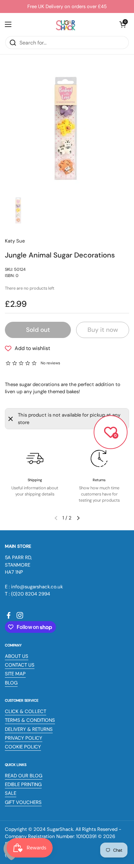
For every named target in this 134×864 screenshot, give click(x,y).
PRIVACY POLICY (23, 738)
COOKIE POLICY (23, 747)
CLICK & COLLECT (25, 711)
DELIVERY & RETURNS (29, 729)
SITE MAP (15, 673)
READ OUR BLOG (23, 775)
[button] (122, 24)
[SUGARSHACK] (65, 24)
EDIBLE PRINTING (23, 784)
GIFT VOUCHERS (23, 802)
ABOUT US (16, 656)
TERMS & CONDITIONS (30, 720)
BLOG (11, 683)
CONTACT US (19, 665)
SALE (10, 793)
